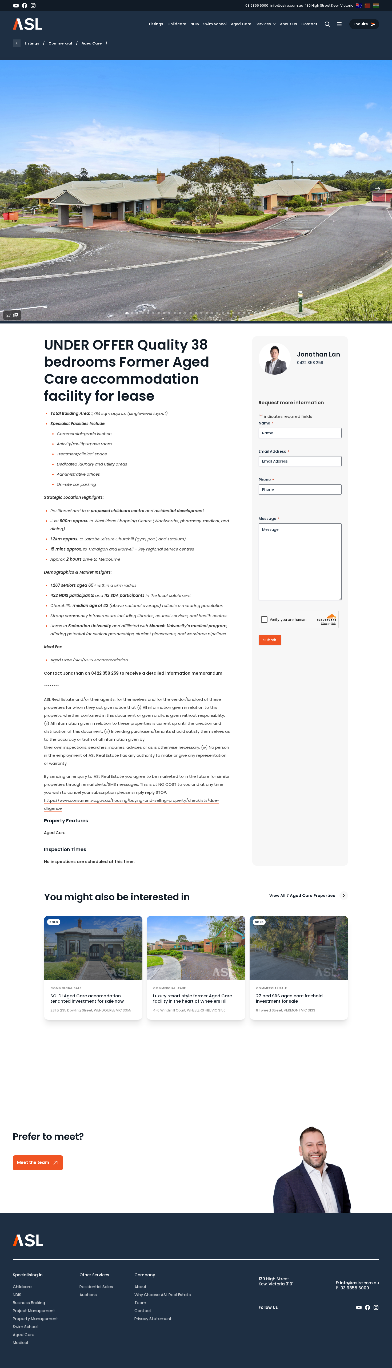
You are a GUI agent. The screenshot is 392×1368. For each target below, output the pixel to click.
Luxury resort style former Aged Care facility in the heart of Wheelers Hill (192, 998)
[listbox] (196, 190)
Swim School (215, 24)
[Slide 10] (175, 313)
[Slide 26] (260, 313)
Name (266, 423)
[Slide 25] (255, 313)
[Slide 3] (137, 313)
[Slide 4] (143, 313)
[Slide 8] (164, 313)
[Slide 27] (265, 313)
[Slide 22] (239, 313)
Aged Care (241, 24)
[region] (196, 190)
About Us (288, 24)
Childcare (176, 24)
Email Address (274, 451)
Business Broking (29, 1302)
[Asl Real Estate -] (27, 24)
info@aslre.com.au (286, 5)
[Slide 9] (169, 313)
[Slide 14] (196, 313)
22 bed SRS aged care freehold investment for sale (289, 998)
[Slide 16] (207, 313)
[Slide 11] (180, 313)
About (140, 1286)
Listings (156, 24)
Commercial (60, 43)
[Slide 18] (217, 313)
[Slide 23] (244, 313)
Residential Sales (96, 1286)
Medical (20, 1342)
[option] (196, 190)
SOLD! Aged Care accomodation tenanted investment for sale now (87, 998)
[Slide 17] (212, 313)
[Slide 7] (159, 313)
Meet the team (33, 1162)
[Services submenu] (274, 24)
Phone (266, 479)
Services (263, 24)
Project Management (34, 1310)
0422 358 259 (310, 362)
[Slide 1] (127, 313)
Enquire (361, 24)
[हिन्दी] (376, 5)
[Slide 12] (185, 313)
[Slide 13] (191, 313)
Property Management (35, 1318)
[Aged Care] (17, 43)
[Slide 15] (201, 313)
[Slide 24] (249, 313)
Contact (309, 24)
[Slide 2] (132, 313)
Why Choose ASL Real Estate (162, 1294)
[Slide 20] (228, 313)
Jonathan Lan (318, 354)
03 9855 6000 (256, 5)
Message (269, 518)
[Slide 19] (223, 313)
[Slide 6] (153, 313)
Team (140, 1302)
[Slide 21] (233, 313)
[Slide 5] (148, 313)
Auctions (88, 1294)
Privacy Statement (153, 1318)
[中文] (367, 5)
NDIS (194, 24)
